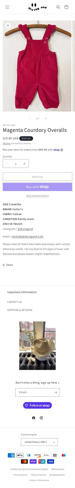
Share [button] (9, 264)
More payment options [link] (37, 195)
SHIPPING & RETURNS (19, 310)
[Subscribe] (56, 392)
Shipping (6, 143)
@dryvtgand (25, 228)
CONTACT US (14, 301)
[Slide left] (29, 118)
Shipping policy (57, 474)
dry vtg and (23, 469)
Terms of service (38, 474)
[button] (7, 7)
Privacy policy (20, 474)
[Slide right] (46, 118)
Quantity (7, 156)
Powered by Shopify (38, 469)
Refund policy (58, 469)
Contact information (39, 480)
